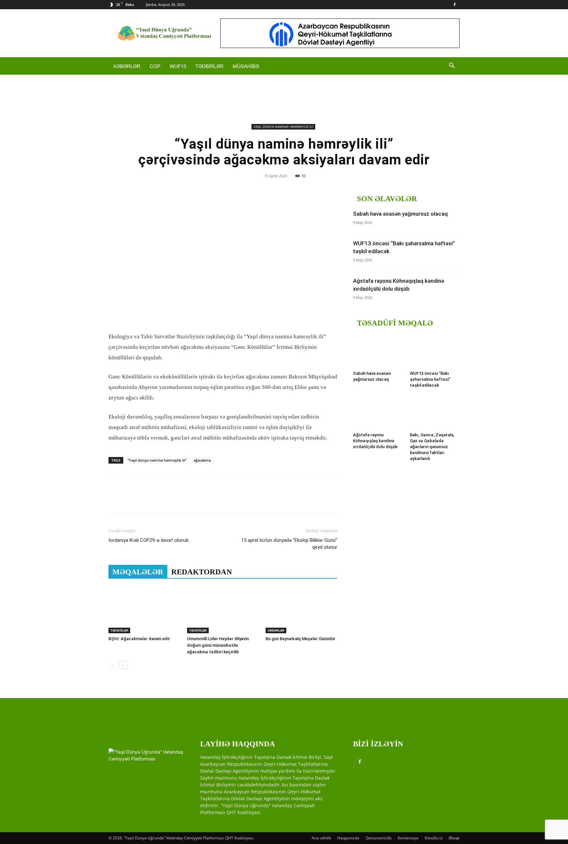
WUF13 (178, 65)
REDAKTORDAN (201, 572)
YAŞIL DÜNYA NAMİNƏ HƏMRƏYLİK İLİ (283, 126)
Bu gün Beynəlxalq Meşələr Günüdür (300, 638)
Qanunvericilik (378, 838)
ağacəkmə (202, 460)
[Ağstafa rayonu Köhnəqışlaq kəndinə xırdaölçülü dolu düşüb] (378, 413)
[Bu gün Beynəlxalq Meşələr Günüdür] (301, 608)
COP (155, 65)
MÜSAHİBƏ (246, 65)
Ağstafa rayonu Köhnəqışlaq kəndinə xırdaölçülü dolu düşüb (375, 440)
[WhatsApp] (160, 500)
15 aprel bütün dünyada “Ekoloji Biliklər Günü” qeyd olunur (289, 543)
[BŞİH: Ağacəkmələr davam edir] (144, 608)
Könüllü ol (433, 838)
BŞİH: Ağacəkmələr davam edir (139, 638)
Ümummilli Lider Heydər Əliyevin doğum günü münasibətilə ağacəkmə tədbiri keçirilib (218, 645)
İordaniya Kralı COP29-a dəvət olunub (148, 540)
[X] (130, 500)
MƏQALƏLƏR (137, 572)
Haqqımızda (348, 838)
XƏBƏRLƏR (126, 65)
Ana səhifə (321, 838)
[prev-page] (112, 665)
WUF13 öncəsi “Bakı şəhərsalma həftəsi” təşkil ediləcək (430, 379)
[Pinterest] (145, 500)
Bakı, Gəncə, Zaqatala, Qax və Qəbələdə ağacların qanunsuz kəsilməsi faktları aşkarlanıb (432, 446)
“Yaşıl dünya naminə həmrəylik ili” (157, 460)
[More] (176, 500)
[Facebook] (455, 4)
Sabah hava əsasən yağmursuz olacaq (400, 213)
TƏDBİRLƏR (209, 65)
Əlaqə (454, 838)
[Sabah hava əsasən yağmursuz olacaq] (378, 351)
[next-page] (123, 665)
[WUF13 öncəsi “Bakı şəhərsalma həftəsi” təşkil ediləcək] (435, 351)
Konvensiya (408, 838)
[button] (452, 66)
